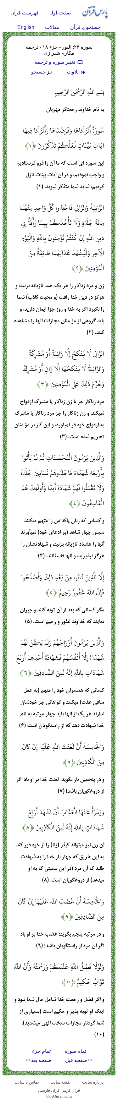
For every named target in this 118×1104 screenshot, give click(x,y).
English (25, 27)
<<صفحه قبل (79, 1060)
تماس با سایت (26, 1082)
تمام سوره (75, 1051)
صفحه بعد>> (38, 1060)
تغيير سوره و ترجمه (55, 62)
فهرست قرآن (24, 12)
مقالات (52, 27)
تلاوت (73, 71)
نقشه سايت (60, 1082)
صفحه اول (60, 12)
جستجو (38, 71)
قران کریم (71, 1090)
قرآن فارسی (48, 1090)
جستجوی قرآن (85, 27)
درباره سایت (93, 1082)
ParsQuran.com (59, 1096)
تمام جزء (41, 1051)
